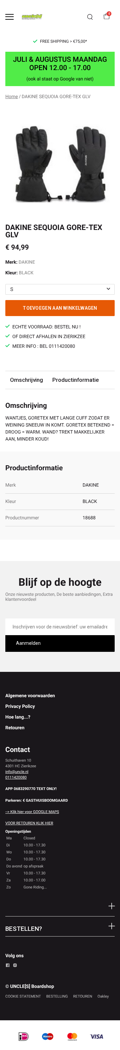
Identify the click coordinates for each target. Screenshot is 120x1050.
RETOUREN (82, 996)
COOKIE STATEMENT (23, 996)
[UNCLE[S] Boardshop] (32, 17)
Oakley (103, 996)
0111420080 (16, 777)
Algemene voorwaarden (30, 696)
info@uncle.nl (16, 771)
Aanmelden (28, 643)
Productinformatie (75, 379)
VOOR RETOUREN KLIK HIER (29, 823)
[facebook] (7, 966)
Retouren (14, 728)
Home (11, 96)
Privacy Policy (20, 706)
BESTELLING (57, 996)
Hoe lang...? (17, 717)
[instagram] (15, 966)
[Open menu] (9, 17)
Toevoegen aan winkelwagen (60, 308)
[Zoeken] (90, 17)
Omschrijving (26, 379)
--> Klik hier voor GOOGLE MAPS (32, 811)
